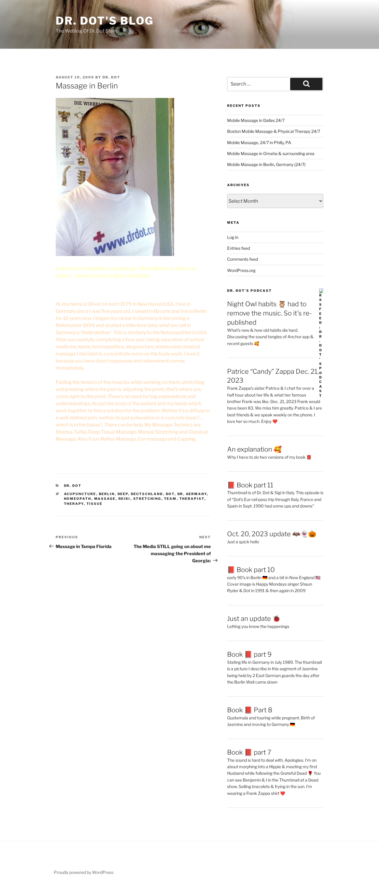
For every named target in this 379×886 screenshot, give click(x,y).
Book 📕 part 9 (249, 654)
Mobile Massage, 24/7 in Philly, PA (259, 142)
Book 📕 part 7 (249, 752)
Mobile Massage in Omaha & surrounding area (270, 153)
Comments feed (242, 259)
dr (180, 494)
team (170, 499)
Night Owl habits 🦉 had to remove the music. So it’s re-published (269, 313)
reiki (124, 499)
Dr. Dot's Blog (105, 20)
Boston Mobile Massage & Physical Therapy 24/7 (273, 131)
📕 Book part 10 (251, 570)
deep (123, 494)
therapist (192, 499)
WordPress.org (241, 270)
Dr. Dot (111, 77)
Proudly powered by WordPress (83, 872)
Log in (232, 237)
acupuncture (80, 494)
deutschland (147, 494)
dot (170, 494)
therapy (74, 504)
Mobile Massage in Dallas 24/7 (256, 120)
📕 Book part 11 (250, 485)
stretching (147, 499)
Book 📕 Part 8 (249, 710)
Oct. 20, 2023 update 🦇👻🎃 (271, 534)
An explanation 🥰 (254, 449)
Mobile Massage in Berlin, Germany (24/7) (266, 164)
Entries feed (238, 248)
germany (196, 494)
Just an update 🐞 (253, 618)
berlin (107, 494)
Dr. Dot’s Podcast (249, 291)
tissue (94, 504)
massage (105, 499)
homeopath (77, 499)
